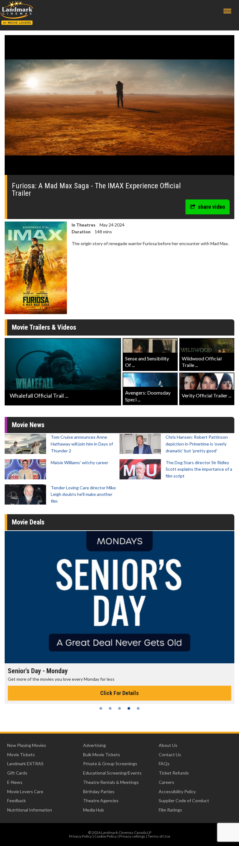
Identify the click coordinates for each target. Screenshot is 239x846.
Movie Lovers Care (25, 791)
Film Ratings (170, 809)
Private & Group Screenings (110, 763)
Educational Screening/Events (112, 772)
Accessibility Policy (177, 791)
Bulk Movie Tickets (101, 754)
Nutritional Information (29, 809)
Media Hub (93, 809)
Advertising (94, 745)
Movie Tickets (21, 754)
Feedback (16, 800)
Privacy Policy (80, 836)
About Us (168, 745)
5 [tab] (138, 708)
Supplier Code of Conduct (184, 800)
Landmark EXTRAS (25, 763)
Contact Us (170, 754)
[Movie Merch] (119, 597)
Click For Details (119, 693)
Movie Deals (28, 522)
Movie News (28, 425)
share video (211, 206)
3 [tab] (119, 708)
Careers (166, 782)
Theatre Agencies (101, 800)
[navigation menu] (227, 11)
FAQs (164, 763)
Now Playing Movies (26, 745)
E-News (14, 782)
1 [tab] (101, 708)
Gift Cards (17, 772)
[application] (119, 107)
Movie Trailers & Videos (44, 327)
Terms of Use (159, 836)
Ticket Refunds (174, 772)
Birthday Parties (99, 791)
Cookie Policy (105, 836)
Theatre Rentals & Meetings (111, 782)
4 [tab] (129, 708)
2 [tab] (110, 708)
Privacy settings (132, 836)
